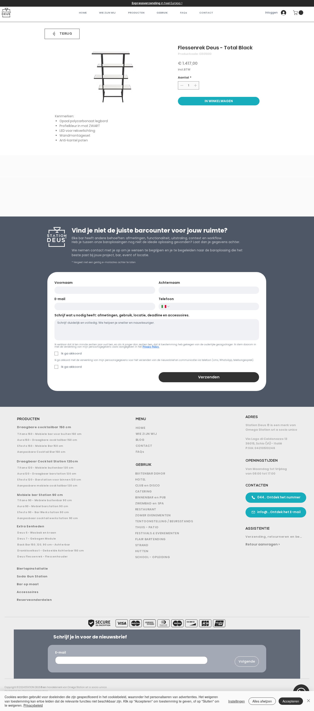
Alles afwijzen (262, 701)
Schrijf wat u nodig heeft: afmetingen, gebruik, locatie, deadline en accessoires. (121, 315)
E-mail (59, 299)
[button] (136, 13)
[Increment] (196, 85)
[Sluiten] (308, 701)
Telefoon (166, 299)
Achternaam (169, 283)
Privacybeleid (33, 705)
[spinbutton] (188, 85)
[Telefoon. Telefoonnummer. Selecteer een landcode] (165, 306)
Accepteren (291, 701)
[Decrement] (181, 85)
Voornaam (63, 283)
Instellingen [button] (236, 701)
